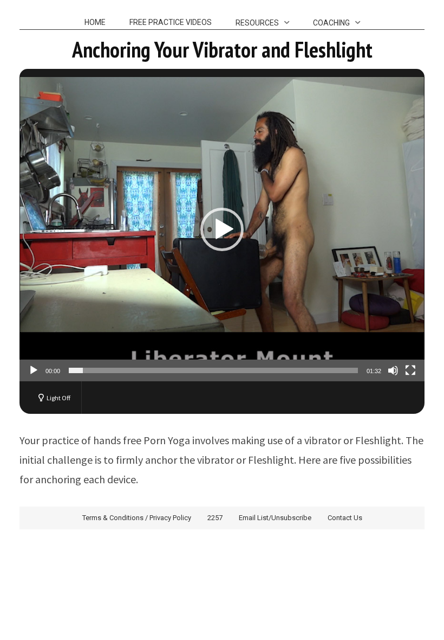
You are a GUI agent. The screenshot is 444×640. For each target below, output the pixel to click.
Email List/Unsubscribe (275, 518)
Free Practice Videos (170, 22)
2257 (215, 518)
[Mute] (393, 370)
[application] (222, 229)
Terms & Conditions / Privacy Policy (136, 518)
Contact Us (345, 518)
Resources (257, 22)
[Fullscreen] (410, 370)
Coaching (331, 22)
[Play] (33, 370)
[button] (222, 229)
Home (95, 22)
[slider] (213, 370)
